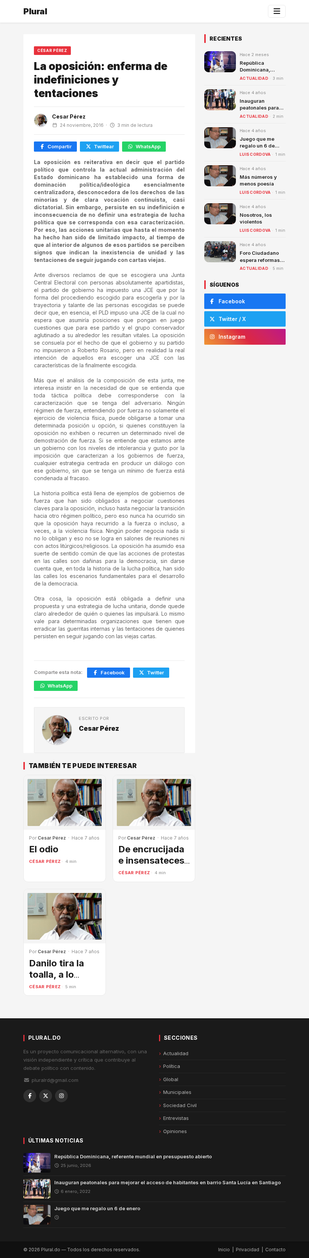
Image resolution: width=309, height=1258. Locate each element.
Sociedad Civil (180, 1105)
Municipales (177, 1092)
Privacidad (247, 1249)
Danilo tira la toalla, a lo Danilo (56, 974)
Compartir (59, 146)
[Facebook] (29, 1095)
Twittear (104, 146)
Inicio (224, 1249)
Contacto (275, 1249)
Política (171, 1066)
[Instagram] (61, 1095)
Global (170, 1079)
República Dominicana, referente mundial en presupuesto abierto (133, 1156)
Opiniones (175, 1131)
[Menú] (277, 11)
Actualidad (254, 78)
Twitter (155, 672)
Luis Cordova (255, 154)
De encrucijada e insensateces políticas (151, 860)
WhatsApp (148, 146)
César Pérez (52, 50)
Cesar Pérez (69, 116)
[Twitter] (45, 1095)
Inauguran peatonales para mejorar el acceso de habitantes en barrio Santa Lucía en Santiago (167, 1182)
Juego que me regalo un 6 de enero (257, 145)
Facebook (113, 672)
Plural (35, 11)
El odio (43, 849)
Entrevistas (176, 1118)
